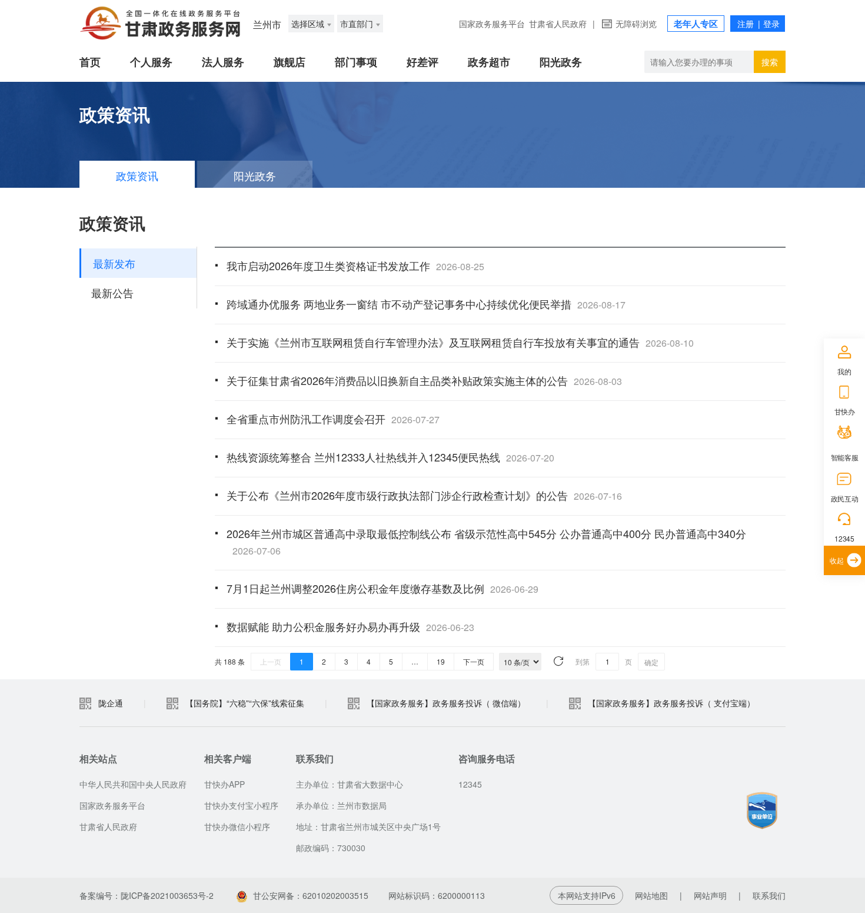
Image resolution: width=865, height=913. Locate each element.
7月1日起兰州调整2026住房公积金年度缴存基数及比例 (382, 588)
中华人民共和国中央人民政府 (133, 784)
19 (441, 661)
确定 (651, 662)
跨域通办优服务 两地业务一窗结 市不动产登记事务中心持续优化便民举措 (426, 303)
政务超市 (489, 61)
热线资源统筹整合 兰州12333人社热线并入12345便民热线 (390, 456)
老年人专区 (696, 23)
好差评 (422, 61)
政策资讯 (137, 175)
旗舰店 (289, 61)
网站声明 (710, 895)
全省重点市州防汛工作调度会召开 (333, 418)
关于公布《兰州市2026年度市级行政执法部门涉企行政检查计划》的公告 (424, 495)
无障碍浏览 (636, 23)
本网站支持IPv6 (587, 895)
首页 (90, 61)
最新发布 (114, 263)
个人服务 (151, 61)
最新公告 (112, 292)
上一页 (270, 661)
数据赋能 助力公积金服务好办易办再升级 (350, 626)
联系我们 (769, 895)
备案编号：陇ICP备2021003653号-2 (146, 895)
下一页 (473, 661)
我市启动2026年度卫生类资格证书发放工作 (355, 265)
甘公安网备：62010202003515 (310, 895)
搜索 (769, 62)
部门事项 (356, 61)
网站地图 (651, 895)
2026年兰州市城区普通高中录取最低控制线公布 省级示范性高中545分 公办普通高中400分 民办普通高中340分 (486, 541)
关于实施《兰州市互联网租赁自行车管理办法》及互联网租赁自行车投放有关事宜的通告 (460, 342)
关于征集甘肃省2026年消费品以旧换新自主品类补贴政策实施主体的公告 (424, 380)
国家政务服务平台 (492, 23)
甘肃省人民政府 (558, 23)
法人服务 (223, 61)
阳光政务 (561, 61)
